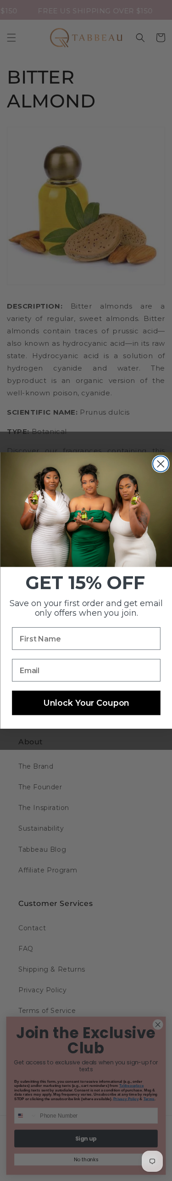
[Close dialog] (161, 464)
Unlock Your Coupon (86, 703)
